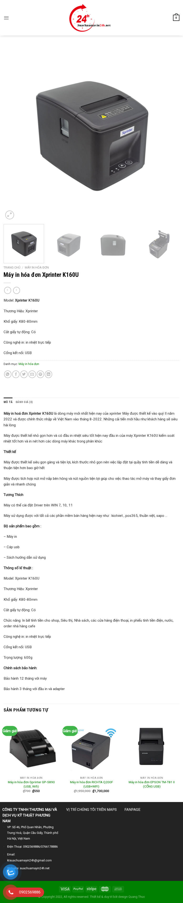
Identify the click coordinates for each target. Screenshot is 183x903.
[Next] (170, 132)
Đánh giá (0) (24, 402)
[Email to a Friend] (32, 374)
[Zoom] (9, 215)
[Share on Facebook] (16, 374)
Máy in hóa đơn (37, 267)
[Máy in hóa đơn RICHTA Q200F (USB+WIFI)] (91, 746)
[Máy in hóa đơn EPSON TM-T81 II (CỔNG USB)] (151, 746)
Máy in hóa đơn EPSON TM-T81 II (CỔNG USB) (152, 784)
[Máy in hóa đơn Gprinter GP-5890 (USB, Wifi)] (31, 746)
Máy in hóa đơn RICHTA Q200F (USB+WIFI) (91, 784)
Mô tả (8, 402)
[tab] (8, 402)
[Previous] (13, 132)
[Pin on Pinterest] (40, 374)
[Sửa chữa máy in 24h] (91, 18)
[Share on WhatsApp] (7, 374)
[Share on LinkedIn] (48, 374)
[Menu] (6, 18)
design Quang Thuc (131, 896)
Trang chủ (12, 267)
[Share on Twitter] (24, 374)
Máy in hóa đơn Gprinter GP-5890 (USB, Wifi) (31, 784)
